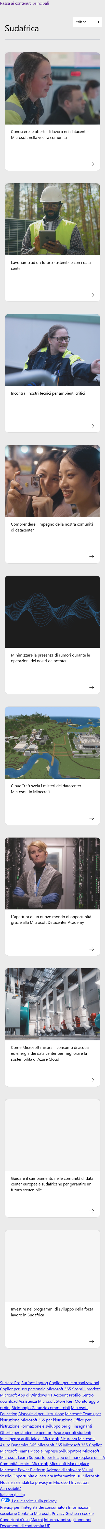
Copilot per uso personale (22, 1388)
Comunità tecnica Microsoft (24, 1463)
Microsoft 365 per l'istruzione (46, 1419)
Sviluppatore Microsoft (79, 1451)
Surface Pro (10, 1382)
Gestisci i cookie (79, 1513)
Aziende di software (63, 1469)
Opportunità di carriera (32, 1475)
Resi (70, 1401)
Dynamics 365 (23, 1444)
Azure (5, 1444)
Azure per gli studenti (72, 1432)
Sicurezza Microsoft (77, 1438)
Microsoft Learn (14, 1457)
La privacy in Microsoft (50, 1482)
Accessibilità (10, 1488)
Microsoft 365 (58, 1388)
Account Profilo (67, 1395)
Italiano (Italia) (12, 1494)
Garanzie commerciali (51, 1407)
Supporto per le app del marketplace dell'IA (67, 1457)
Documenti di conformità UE (25, 1525)
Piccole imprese (44, 1451)
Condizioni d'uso (15, 1519)
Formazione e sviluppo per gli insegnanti (56, 1426)
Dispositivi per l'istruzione (41, 1413)
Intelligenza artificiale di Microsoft (29, 1438)
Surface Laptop (34, 1382)
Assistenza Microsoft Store (42, 1401)
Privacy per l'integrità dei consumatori (33, 1507)
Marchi (37, 1519)
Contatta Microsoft (34, 1513)
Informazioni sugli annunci (67, 1519)
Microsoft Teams (14, 1451)
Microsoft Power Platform (22, 1469)
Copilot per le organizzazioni (74, 1382)
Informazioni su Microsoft (76, 1475)
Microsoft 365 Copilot (82, 1444)
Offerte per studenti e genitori (26, 1432)
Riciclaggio (21, 1407)
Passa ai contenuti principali (24, 3)
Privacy (58, 1513)
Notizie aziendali (14, 1482)
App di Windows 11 (35, 1395)
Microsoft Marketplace (69, 1463)
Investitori (80, 1482)
